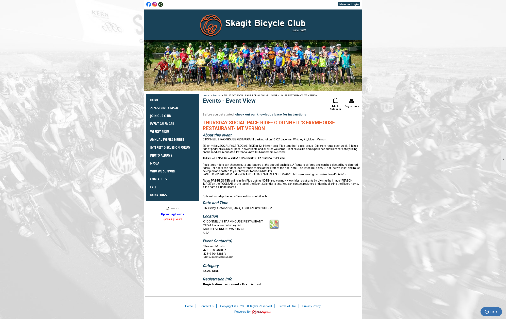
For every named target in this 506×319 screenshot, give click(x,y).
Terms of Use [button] (287, 306)
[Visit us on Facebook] (148, 4)
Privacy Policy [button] (311, 306)
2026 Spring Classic (164, 107)
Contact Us (158, 179)
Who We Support (163, 171)
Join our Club (160, 115)
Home (154, 99)
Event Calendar (162, 123)
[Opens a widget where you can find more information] (491, 312)
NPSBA (154, 163)
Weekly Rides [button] (159, 131)
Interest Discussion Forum (170, 147)
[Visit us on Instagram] (154, 4)
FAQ (153, 187)
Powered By (242, 311)
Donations (158, 194)
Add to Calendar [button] (335, 104)
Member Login (349, 4)
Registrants (352, 102)
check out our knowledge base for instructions (270, 114)
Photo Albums (161, 155)
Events (216, 95)
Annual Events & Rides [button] (167, 139)
